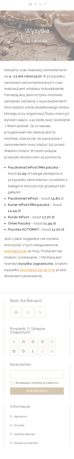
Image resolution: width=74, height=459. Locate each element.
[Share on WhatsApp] (52, 351)
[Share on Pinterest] (33, 342)
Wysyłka (40, 41)
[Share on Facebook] (23, 342)
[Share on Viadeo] (42, 351)
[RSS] (40, 312)
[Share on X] (14, 342)
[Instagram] (28, 312)
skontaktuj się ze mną (37, 270)
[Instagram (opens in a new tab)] (35, 4)
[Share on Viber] (52, 342)
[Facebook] (16, 312)
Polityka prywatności (26, 443)
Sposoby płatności (24, 434)
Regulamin (20, 416)
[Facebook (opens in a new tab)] (30, 4)
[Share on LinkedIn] (42, 342)
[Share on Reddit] (23, 351)
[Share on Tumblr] (33, 351)
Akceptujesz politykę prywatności (36, 382)
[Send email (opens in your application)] (44, 4)
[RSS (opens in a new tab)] (40, 4)
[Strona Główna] (28, 41)
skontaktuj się (15, 251)
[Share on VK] (14, 351)
